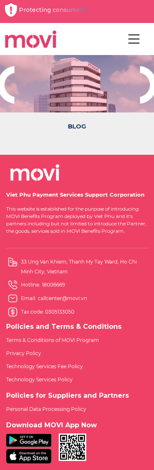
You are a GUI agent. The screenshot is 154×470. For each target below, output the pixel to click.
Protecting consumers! (53, 10)
